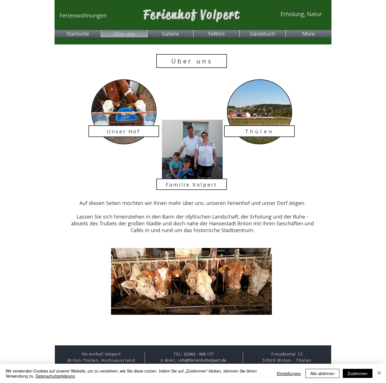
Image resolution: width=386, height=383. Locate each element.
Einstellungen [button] (289, 373)
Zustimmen (358, 373)
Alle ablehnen (322, 373)
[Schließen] (379, 373)
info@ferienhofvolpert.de (202, 360)
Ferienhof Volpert (191, 14)
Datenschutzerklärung (55, 376)
